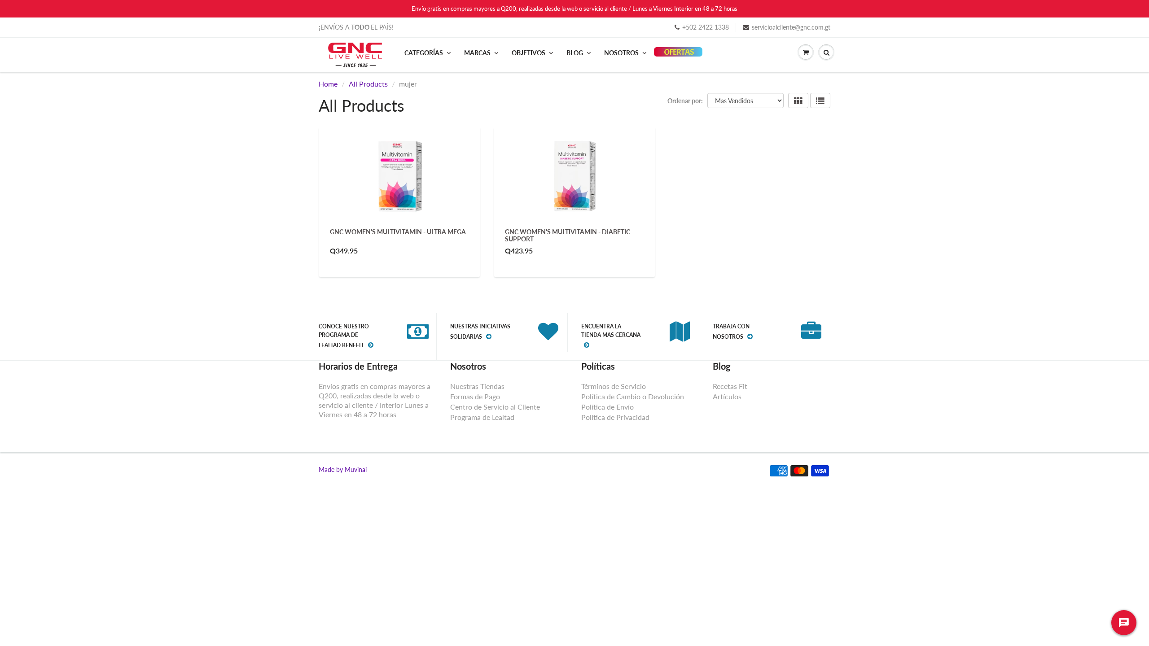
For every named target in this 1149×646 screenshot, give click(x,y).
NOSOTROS (621, 53)
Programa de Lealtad (482, 417)
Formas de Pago (475, 396)
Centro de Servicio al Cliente (495, 406)
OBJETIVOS (528, 53)
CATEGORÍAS (423, 53)
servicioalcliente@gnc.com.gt (791, 27)
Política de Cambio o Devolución (632, 396)
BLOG (574, 53)
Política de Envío (607, 406)
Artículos (727, 396)
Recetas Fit (730, 386)
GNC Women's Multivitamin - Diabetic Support (567, 235)
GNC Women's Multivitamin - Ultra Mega (398, 232)
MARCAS (477, 53)
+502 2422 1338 (705, 27)
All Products (368, 83)
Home (328, 83)
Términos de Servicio (613, 386)
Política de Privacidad (615, 417)
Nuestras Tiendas (477, 386)
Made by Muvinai (343, 469)
